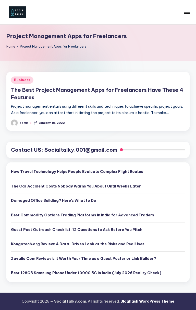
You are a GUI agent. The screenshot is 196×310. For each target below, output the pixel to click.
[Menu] (186, 12)
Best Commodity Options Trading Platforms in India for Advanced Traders (82, 215)
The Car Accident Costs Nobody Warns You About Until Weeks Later (76, 186)
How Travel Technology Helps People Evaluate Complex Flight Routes (77, 171)
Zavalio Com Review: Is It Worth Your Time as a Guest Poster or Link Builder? (83, 258)
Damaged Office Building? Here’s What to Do (53, 200)
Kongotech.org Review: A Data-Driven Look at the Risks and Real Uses (77, 244)
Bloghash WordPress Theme (147, 301)
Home (10, 46)
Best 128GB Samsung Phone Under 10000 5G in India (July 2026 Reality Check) (86, 273)
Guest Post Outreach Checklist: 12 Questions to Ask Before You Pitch (76, 229)
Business (22, 80)
